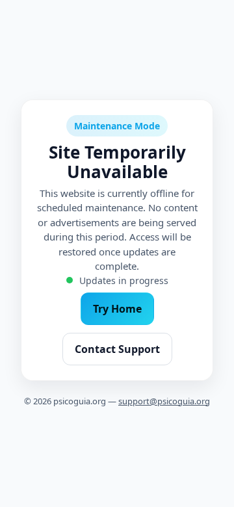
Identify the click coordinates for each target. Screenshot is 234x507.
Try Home (117, 309)
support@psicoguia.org (164, 401)
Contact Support (117, 349)
